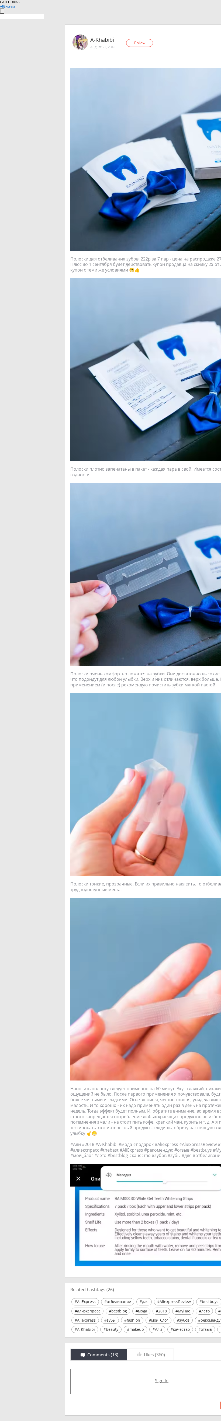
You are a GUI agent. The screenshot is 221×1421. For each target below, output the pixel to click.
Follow (139, 43)
